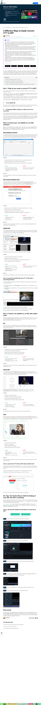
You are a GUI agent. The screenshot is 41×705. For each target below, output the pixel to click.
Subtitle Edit (6, 228)
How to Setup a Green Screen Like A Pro (10, 626)
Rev (4, 323)
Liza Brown (8, 35)
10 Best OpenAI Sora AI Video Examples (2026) (11, 628)
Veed (4, 414)
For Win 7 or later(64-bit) (15, 516)
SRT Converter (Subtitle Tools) (11, 179)
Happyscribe (6, 369)
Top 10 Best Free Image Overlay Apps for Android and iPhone (13, 624)
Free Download (16, 514)
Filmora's (24, 501)
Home (4, 27)
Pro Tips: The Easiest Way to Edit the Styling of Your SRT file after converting (20, 84)
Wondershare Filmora (7, 504)
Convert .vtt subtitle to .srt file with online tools (14, 82)
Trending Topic (8, 27)
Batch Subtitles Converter (10, 132)
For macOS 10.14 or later (26, 516)
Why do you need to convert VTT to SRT (13, 79)
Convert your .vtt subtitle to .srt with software (14, 80)
